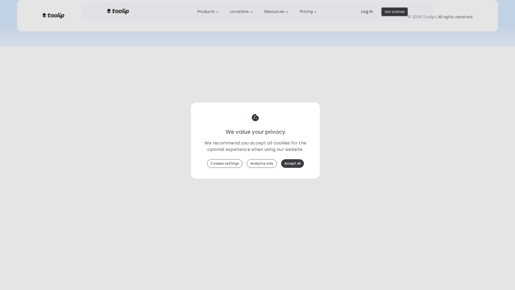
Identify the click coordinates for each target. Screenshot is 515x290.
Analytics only (261, 163)
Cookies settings (225, 163)
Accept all (292, 163)
